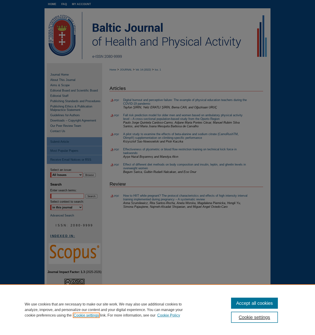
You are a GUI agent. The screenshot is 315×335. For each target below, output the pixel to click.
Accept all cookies (254, 303)
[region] (157, 309)
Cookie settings (86, 315)
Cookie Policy (168, 315)
